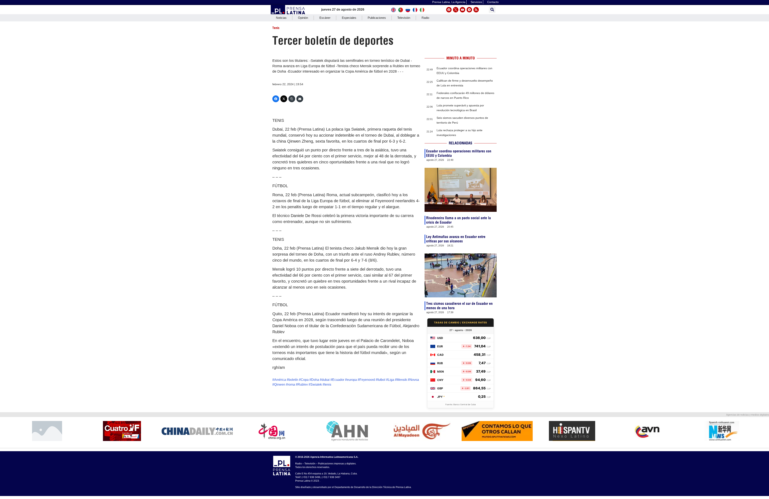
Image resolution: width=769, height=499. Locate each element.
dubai (326, 379)
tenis (327, 384)
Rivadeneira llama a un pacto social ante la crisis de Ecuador (458, 220)
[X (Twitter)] (283, 98)
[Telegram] (469, 9)
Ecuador (338, 379)
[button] (492, 9)
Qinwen (279, 384)
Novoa (414, 379)
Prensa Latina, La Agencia (448, 2)
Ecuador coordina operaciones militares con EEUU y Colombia (458, 153)
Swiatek (316, 384)
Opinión (303, 17)
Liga (391, 379)
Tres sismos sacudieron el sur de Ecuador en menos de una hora (459, 305)
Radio (425, 17)
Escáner (324, 17)
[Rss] (476, 9)
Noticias (281, 17)
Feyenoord (367, 379)
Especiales (349, 17)
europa (352, 379)
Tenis (275, 28)
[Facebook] (449, 9)
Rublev (303, 384)
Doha (315, 379)
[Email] (299, 98)
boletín (293, 379)
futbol (381, 379)
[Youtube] (462, 9)
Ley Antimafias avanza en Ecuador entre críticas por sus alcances (455, 238)
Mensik (402, 379)
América (280, 379)
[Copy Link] (291, 98)
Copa (305, 379)
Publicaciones (377, 17)
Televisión (403, 17)
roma (291, 384)
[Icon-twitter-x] (455, 9)
